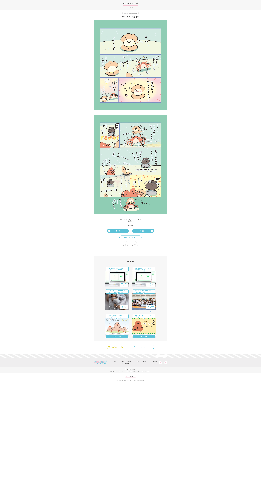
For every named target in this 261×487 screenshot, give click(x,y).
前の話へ (118, 231)
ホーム (143, 347)
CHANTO (131, 371)
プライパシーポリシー (154, 361)
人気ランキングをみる (118, 347)
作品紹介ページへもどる (130, 237)
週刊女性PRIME (114, 371)
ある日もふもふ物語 (130, 3)
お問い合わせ (131, 376)
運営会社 (136, 361)
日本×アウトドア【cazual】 (139, 371)
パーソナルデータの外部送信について (123, 363)
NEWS (122, 361)
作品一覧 (129, 361)
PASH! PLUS (121, 371)
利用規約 (144, 361)
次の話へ (142, 231)
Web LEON (148, 371)
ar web (126, 371)
